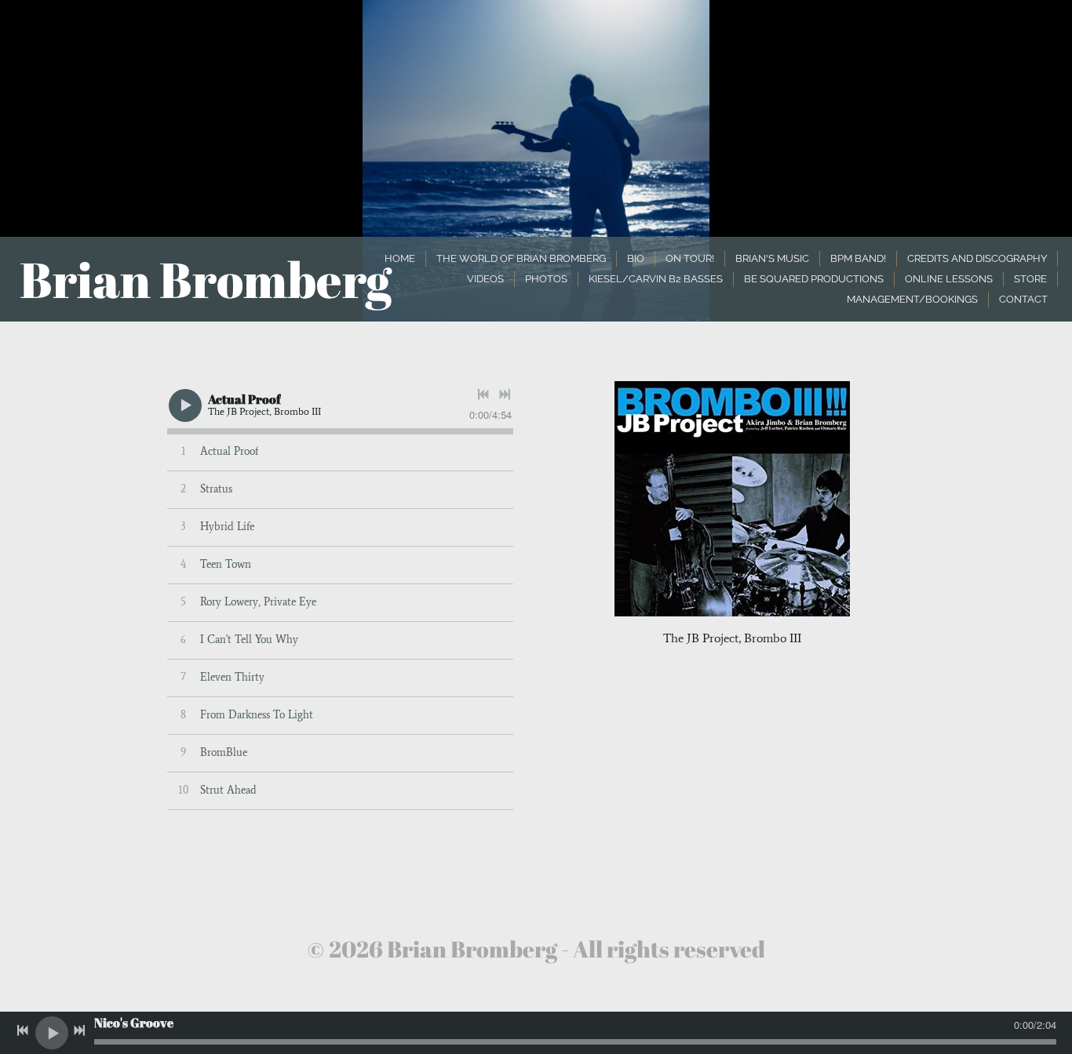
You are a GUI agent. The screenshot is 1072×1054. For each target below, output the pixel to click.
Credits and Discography (977, 258)
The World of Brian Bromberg (521, 258)
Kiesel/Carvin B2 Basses (656, 279)
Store (1030, 279)
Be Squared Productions (814, 279)
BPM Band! (858, 258)
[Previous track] (483, 394)
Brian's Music (772, 258)
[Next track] (505, 394)
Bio (635, 258)
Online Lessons (949, 279)
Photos (546, 279)
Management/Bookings (912, 299)
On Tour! (689, 258)
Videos (485, 279)
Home (400, 258)
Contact (1023, 299)
